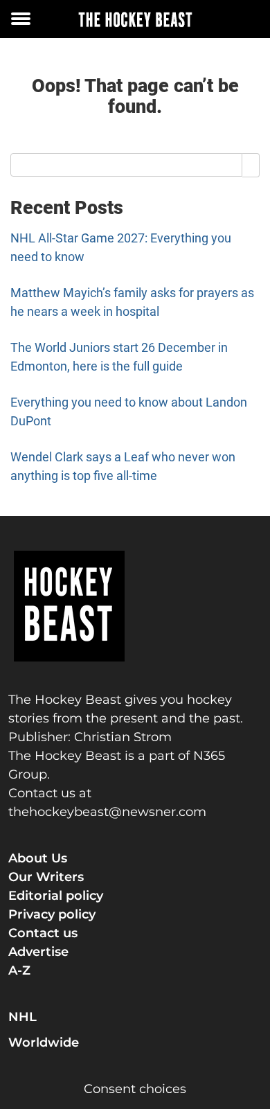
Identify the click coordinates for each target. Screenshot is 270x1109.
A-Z (19, 970)
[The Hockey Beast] (135, 19)
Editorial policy (55, 895)
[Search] (251, 165)
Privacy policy (52, 914)
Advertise (38, 951)
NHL (22, 1016)
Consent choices (135, 1089)
